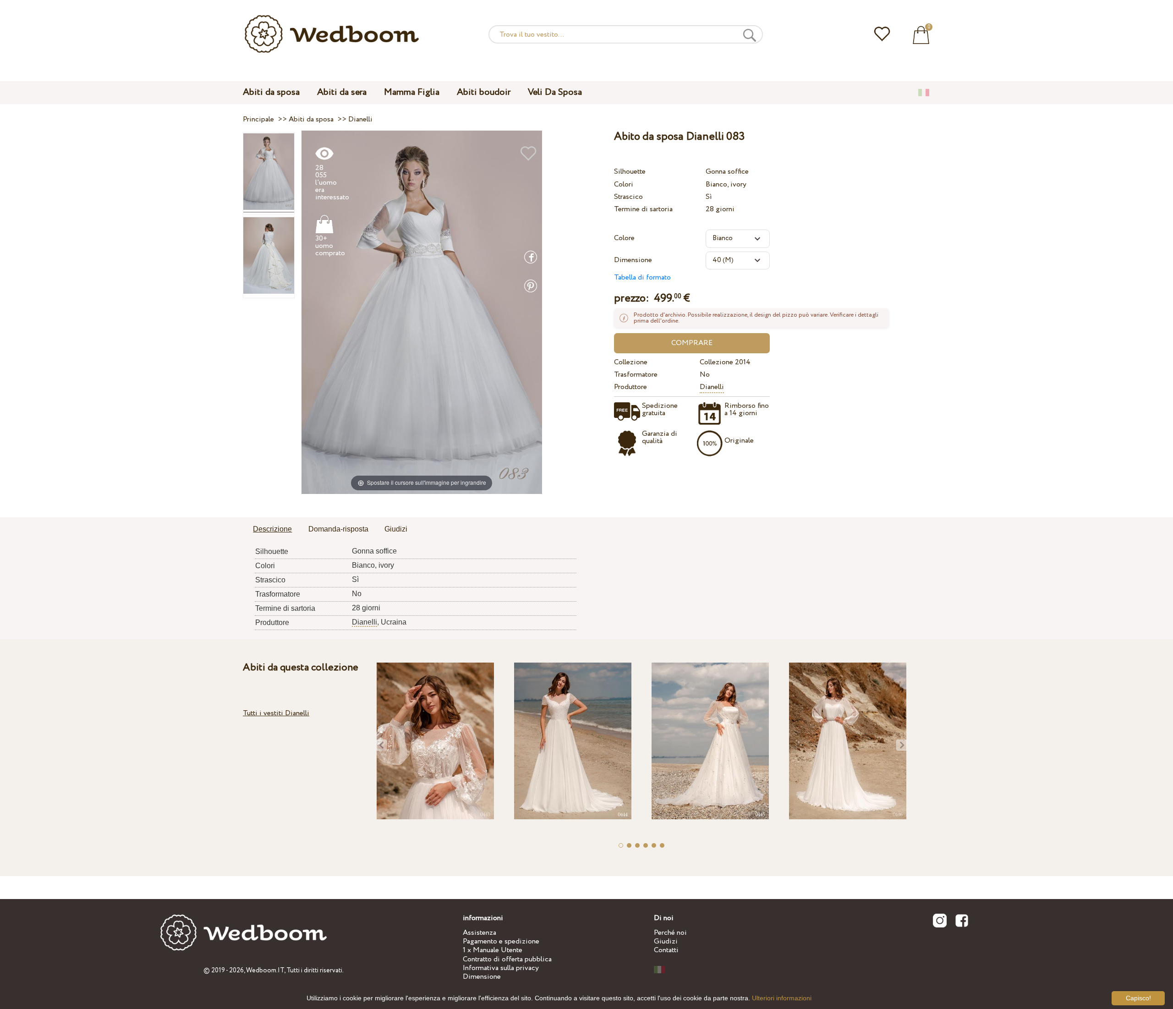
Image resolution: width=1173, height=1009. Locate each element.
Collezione (630, 362)
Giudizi (666, 941)
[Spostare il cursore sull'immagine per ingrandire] (421, 312)
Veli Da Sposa (555, 92)
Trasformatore (636, 374)
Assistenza (479, 932)
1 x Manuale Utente (492, 950)
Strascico (628, 196)
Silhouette (630, 171)
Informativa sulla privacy (501, 968)
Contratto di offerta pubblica (507, 959)
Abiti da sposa (271, 92)
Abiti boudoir (483, 92)
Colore (624, 238)
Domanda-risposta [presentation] (338, 529)
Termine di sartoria (643, 209)
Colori (623, 184)
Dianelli (712, 387)
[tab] (272, 529)
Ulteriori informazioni (781, 998)
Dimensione (633, 260)
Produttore (630, 387)
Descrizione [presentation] (272, 529)
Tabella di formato (642, 277)
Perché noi (670, 932)
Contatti (666, 950)
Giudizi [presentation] (395, 529)
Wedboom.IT (265, 970)
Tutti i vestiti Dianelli (276, 713)
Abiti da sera (342, 92)
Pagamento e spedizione (501, 941)
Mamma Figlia (411, 92)
